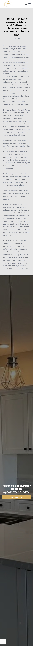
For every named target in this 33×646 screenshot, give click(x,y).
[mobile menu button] (29, 4)
